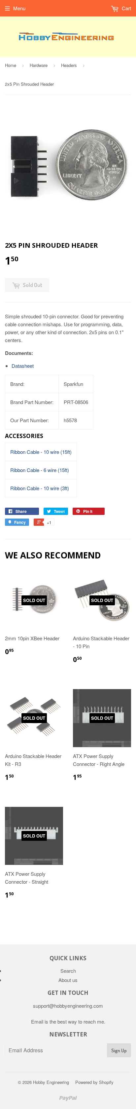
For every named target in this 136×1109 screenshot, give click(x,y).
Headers (69, 65)
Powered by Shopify (94, 1082)
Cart (125, 8)
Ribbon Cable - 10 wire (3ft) (39, 488)
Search (68, 970)
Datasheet (23, 365)
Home (10, 65)
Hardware (39, 65)
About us (68, 979)
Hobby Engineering (51, 1082)
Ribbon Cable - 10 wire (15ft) (41, 451)
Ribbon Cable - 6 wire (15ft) (39, 469)
